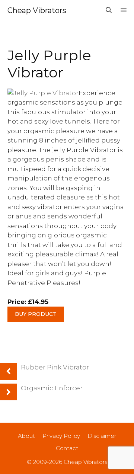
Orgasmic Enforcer (52, 388)
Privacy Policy (61, 435)
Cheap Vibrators (36, 10)
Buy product (36, 314)
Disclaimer (101, 435)
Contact (67, 448)
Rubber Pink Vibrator (55, 367)
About (26, 435)
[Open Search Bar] (108, 10)
